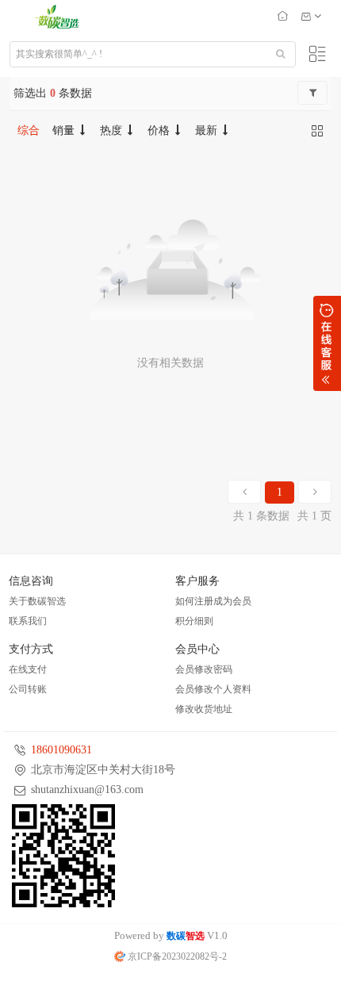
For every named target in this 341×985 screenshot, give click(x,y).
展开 (327, 343)
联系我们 (28, 621)
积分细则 (194, 621)
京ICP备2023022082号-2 (176, 956)
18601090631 (61, 750)
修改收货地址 (203, 709)
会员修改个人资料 (213, 689)
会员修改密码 (203, 669)
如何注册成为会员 (213, 601)
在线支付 (28, 669)
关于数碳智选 (37, 601)
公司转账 (28, 689)
